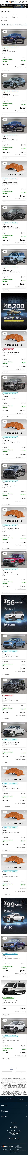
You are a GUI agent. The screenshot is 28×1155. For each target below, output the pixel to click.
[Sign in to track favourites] (25, 31)
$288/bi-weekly (22, 286)
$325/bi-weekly (22, 671)
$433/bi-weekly (22, 803)
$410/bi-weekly (22, 155)
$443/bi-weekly (22, 67)
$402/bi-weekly (22, 413)
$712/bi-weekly (22, 369)
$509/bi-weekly (22, 759)
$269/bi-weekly (22, 242)
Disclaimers (6, 1150)
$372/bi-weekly (22, 891)
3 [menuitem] (16, 1068)
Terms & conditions (15, 1150)
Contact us (14, 1122)
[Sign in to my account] (26, 2)
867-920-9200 (14, 1127)
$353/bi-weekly (22, 457)
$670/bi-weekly (22, 545)
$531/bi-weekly (22, 715)
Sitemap (16, 1151)
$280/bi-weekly (22, 1055)
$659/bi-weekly (22, 199)
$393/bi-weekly (22, 973)
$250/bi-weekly (22, 589)
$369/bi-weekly (22, 111)
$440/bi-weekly (22, 501)
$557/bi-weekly (22, 1011)
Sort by (14, 14)
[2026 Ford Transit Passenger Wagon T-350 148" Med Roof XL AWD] (14, 988)
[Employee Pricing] (14, 311)
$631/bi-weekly (22, 847)
